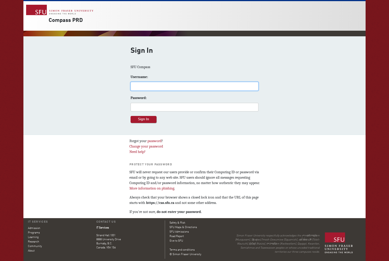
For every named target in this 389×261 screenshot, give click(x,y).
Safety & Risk (177, 223)
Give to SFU (176, 241)
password (154, 141)
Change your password (146, 146)
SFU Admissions (179, 232)
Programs (34, 232)
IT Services (38, 221)
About (31, 250)
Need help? (137, 152)
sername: (139, 77)
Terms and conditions (182, 250)
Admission (34, 228)
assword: (139, 98)
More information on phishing (151, 188)
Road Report (177, 236)
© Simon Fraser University (185, 254)
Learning (33, 237)
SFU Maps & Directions (183, 227)
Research (33, 241)
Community (35, 246)
